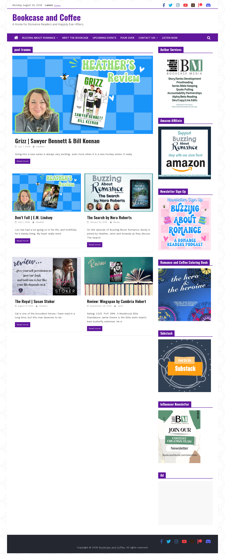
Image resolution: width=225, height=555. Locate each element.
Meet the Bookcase (75, 37)
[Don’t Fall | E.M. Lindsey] (46, 175)
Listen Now (169, 37)
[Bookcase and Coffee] (16, 37)
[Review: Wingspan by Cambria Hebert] (118, 259)
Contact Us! (147, 37)
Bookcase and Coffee (46, 17)
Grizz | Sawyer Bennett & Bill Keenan (57, 141)
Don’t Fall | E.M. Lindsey (33, 217)
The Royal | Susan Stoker (35, 301)
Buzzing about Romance (38, 37)
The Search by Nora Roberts (109, 217)
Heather (40, 146)
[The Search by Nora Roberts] (118, 175)
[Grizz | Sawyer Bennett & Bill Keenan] (82, 58)
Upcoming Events (104, 37)
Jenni (120, 306)
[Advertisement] (185, 503)
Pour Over (127, 37)
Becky (116, 222)
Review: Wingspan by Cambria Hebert (116, 301)
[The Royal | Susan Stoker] (46, 259)
